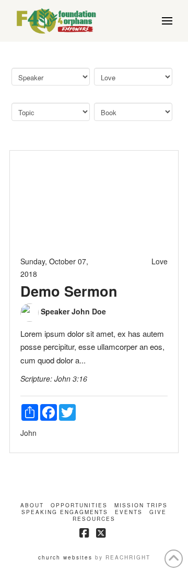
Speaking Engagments (64, 512)
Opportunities (79, 505)
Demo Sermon (69, 291)
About (32, 505)
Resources (94, 519)
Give (158, 512)
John (28, 433)
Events (129, 512)
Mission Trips (141, 505)
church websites (65, 557)
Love (159, 261)
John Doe (89, 311)
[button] (167, 20)
